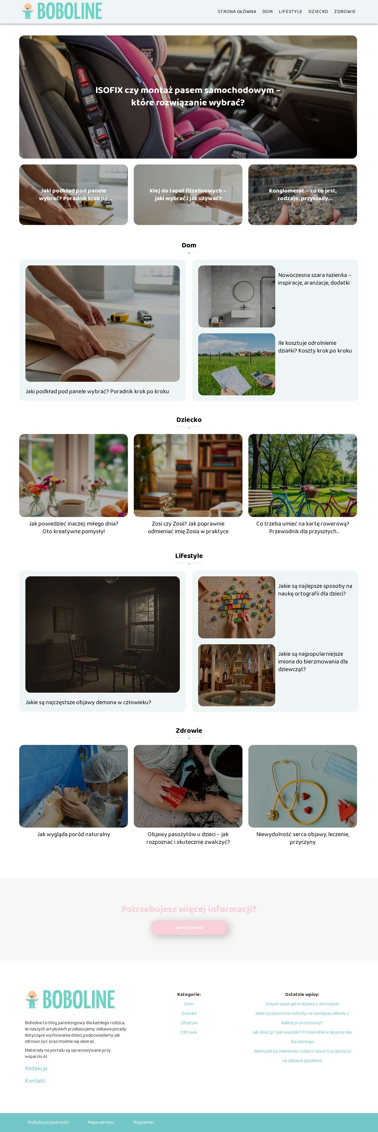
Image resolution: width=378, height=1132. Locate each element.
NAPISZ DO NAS (189, 928)
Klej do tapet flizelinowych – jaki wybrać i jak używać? (188, 194)
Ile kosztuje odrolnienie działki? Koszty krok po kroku (315, 347)
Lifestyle (290, 11)
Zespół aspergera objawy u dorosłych (302, 1004)
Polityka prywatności (48, 1122)
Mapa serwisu (101, 1122)
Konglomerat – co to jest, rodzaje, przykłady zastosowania (303, 194)
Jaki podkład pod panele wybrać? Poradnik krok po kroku (73, 194)
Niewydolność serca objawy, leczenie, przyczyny (302, 838)
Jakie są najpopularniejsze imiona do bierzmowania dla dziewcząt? (313, 661)
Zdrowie (345, 11)
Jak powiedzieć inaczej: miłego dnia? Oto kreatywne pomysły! (73, 527)
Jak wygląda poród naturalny (73, 834)
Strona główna (237, 11)
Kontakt (35, 1081)
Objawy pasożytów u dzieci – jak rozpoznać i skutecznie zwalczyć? (188, 838)
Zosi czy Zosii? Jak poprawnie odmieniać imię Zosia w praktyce (188, 527)
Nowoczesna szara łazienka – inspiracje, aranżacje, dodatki (314, 279)
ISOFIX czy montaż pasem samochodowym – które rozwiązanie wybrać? (188, 97)
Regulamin (143, 1122)
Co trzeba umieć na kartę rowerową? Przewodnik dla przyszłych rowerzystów (302, 527)
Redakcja (36, 1068)
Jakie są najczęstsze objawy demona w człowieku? (88, 702)
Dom (267, 11)
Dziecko (318, 11)
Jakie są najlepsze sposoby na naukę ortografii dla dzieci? (315, 590)
